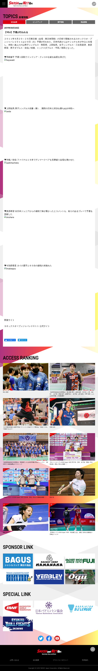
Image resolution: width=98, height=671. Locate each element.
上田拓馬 (10, 108)
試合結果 (14, 22)
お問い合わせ (14, 660)
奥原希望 (10, 211)
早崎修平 (10, 57)
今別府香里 (11, 265)
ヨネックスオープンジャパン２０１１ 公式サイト (27, 326)
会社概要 (36, 660)
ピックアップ (37, 22)
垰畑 (8, 159)
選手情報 (61, 22)
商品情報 (84, 22)
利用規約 (85, 660)
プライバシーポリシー (60, 660)
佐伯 (14, 159)
